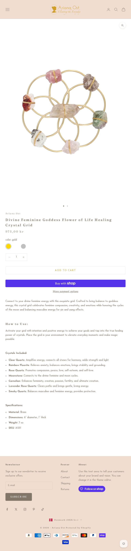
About (64, 471)
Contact (65, 477)
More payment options (65, 291)
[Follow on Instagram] (25, 509)
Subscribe (18, 497)
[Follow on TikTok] (42, 509)
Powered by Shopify (78, 528)
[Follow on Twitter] (16, 509)
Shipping (65, 483)
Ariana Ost (13, 213)
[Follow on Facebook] (7, 509)
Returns (65, 489)
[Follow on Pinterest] (33, 509)
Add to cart (65, 270)
